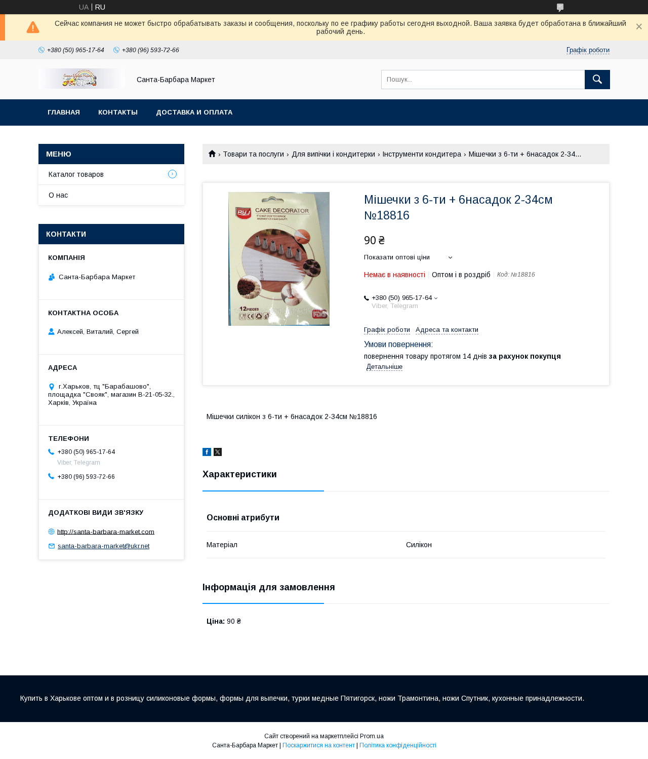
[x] (218, 453)
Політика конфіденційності (397, 745)
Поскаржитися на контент (318, 745)
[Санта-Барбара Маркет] (81, 86)
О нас (58, 195)
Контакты (118, 112)
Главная (64, 112)
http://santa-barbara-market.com (105, 531)
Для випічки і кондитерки (333, 154)
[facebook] (206, 453)
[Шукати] (597, 79)
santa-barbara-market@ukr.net (103, 546)
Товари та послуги (253, 154)
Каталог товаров (76, 174)
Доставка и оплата (194, 112)
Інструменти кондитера (421, 154)
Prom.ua (372, 736)
